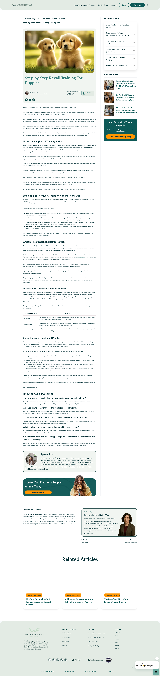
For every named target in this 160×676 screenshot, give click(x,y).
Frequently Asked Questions (116, 65)
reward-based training (82, 257)
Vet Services (65, 641)
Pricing (117, 645)
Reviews (117, 639)
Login (124, 5)
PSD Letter (65, 646)
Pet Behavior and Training (34, 595)
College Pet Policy (93, 646)
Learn (116, 642)
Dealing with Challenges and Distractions (116, 50)
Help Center (118, 649)
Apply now (137, 5)
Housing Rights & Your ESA (96, 637)
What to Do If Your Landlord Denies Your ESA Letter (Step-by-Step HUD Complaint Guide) (126, 110)
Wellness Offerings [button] (69, 629)
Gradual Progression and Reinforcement (115, 42)
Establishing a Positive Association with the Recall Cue (118, 34)
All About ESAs (66, 633)
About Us (117, 632)
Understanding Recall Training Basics (117, 26)
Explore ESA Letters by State (96, 633)
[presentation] (109, 85)
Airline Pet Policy (93, 641)
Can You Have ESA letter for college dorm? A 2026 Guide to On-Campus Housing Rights (126, 97)
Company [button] (117, 629)
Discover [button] (91, 629)
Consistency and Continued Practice (116, 58)
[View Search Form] (147, 5)
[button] (85, 5)
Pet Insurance (66, 637)
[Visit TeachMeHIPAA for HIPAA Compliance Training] (109, 660)
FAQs (116, 635)
